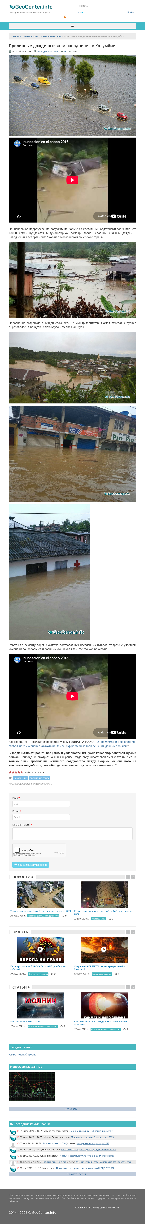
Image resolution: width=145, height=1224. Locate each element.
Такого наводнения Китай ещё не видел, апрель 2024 (40, 911)
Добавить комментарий (32, 864)
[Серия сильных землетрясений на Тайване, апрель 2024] (104, 894)
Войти (130, 12)
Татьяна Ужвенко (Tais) (55, 1143)
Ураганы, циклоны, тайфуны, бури (43, 915)
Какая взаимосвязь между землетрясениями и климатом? (100, 1023)
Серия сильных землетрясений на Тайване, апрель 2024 (103, 912)
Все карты (71, 1109)
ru (79, 12)
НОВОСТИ (21, 876)
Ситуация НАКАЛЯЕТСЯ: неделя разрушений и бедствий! (100, 968)
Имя (16, 798)
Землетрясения (98, 918)
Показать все (75, 1174)
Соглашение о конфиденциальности (97, 1207)
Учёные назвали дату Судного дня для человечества (88, 1149)
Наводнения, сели (47, 51)
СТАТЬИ (20, 987)
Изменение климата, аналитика (42, 1026)
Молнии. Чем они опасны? (25, 1021)
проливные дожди (40, 777)
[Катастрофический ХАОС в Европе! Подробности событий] (40, 949)
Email (16, 811)
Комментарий (22, 824)
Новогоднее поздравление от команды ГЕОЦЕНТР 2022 (85, 1168)
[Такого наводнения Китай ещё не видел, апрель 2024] (40, 894)
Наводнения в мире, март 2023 (93, 1143)
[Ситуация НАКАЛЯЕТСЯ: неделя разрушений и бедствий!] (104, 949)
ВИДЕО (19, 932)
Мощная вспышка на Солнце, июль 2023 (92, 1130)
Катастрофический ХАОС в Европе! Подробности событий (38, 968)
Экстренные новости (38, 974)
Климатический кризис (22, 1054)
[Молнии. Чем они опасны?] (40, 1005)
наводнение (20, 777)
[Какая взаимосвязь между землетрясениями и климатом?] (104, 1005)
